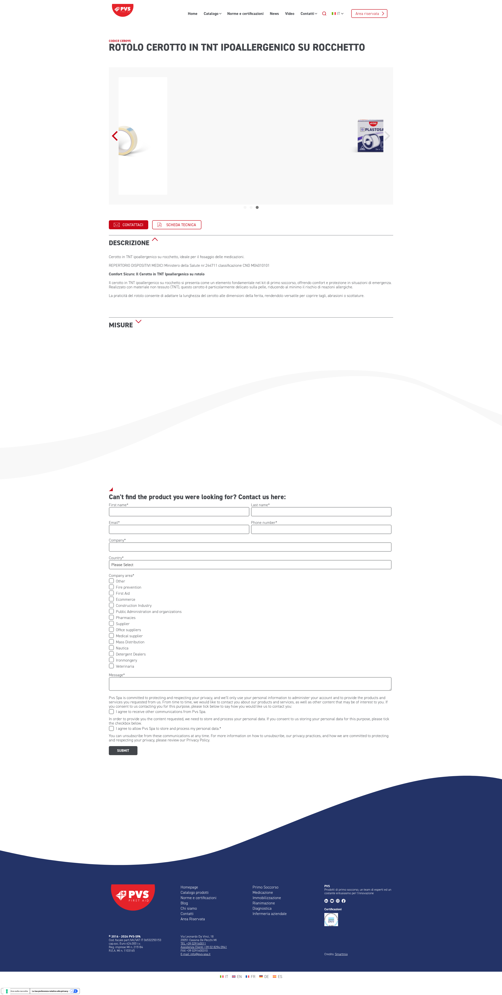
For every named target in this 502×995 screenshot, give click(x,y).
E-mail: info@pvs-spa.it (195, 954)
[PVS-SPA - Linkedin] (327, 901)
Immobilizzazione (267, 897)
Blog (184, 903)
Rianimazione (264, 903)
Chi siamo (189, 908)
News (274, 13)
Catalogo (211, 13)
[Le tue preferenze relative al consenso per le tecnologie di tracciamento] (7, 991)
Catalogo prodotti (195, 892)
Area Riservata (193, 918)
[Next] (386, 136)
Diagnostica (262, 908)
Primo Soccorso (265, 887)
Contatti (307, 13)
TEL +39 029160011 (193, 943)
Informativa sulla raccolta (15, 991)
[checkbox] (250, 624)
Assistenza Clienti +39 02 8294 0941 (204, 947)
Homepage (189, 887)
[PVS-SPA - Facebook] (344, 901)
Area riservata (367, 13)
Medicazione (263, 892)
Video (289, 13)
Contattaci (133, 224)
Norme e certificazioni (245, 13)
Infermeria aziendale (270, 913)
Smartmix (341, 954)
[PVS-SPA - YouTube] (333, 901)
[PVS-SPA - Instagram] (339, 901)
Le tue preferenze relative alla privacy (50, 991)
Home (192, 13)
